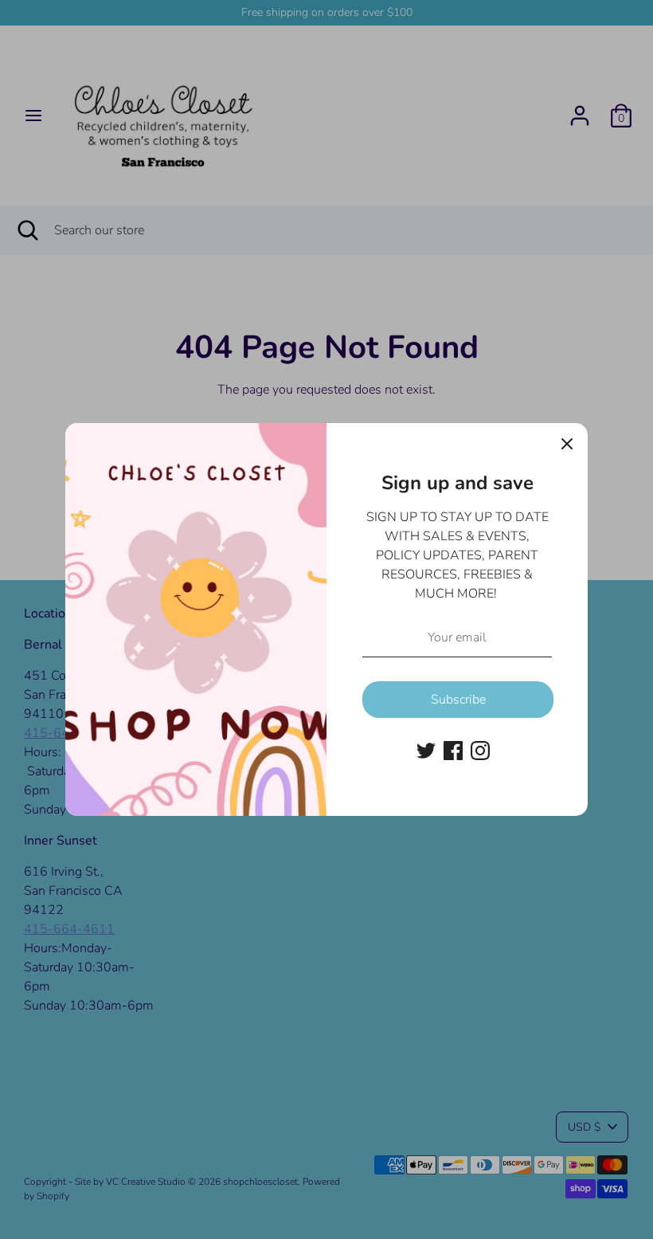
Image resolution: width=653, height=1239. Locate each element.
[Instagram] (480, 750)
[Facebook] (453, 750)
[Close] (567, 443)
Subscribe (458, 699)
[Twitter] (426, 750)
